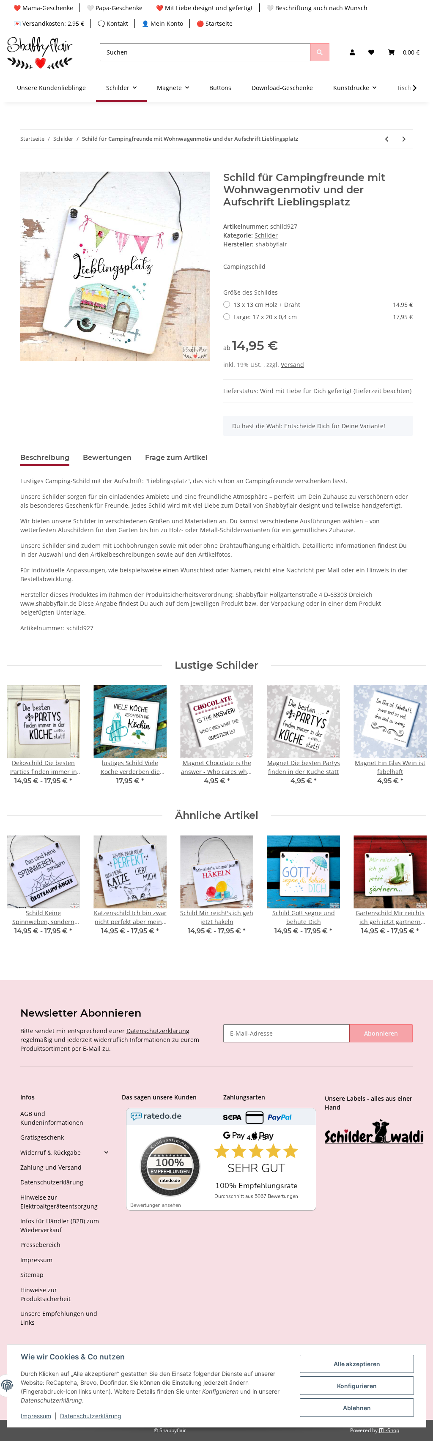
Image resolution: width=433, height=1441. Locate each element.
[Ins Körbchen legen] (27, 167)
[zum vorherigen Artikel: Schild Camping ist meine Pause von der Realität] (386, 139)
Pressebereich (40, 1245)
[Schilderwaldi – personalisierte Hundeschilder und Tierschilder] (374, 1132)
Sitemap (32, 1275)
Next (412, 740)
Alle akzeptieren (357, 1363)
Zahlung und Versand (51, 1167)
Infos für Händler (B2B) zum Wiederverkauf (59, 1225)
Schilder (266, 235)
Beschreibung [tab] (44, 458)
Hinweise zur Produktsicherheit (45, 1294)
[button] (352, 52)
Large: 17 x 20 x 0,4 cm (323, 317)
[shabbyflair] (40, 52)
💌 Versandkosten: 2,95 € (49, 23)
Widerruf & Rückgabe (50, 1152)
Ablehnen (357, 1407)
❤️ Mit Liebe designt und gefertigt (204, 8)
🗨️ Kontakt (113, 23)
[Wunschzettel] (371, 52)
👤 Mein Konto (162, 23)
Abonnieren (381, 1033)
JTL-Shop (389, 1430)
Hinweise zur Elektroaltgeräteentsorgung (59, 1201)
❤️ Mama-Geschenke (43, 8)
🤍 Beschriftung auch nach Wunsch (316, 8)
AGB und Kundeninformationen (51, 1118)
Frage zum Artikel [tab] (176, 458)
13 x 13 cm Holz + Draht (323, 305)
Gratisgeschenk (42, 1137)
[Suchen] (319, 52)
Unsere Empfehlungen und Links (58, 1318)
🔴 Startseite (215, 23)
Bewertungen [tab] (107, 458)
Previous (21, 740)
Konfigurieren (357, 1385)
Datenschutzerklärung (157, 1031)
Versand (292, 365)
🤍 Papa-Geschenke (115, 8)
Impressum (36, 1260)
